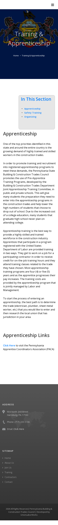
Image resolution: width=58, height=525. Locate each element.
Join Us (8, 467)
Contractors (11, 477)
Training (8, 472)
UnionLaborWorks (29, 514)
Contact (9, 481)
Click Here (18, 429)
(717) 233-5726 (22, 421)
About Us (9, 462)
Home (16, 55)
